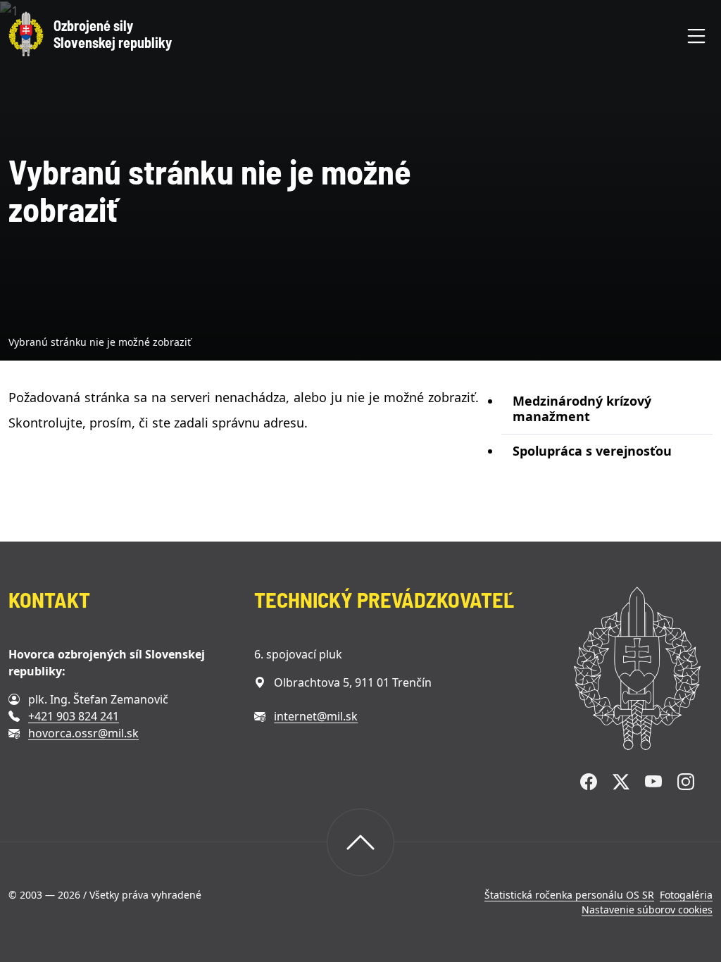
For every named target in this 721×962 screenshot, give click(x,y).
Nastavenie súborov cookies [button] (647, 909)
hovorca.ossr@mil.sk (83, 733)
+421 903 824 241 (73, 716)
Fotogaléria (686, 894)
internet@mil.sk (316, 716)
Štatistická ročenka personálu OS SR (569, 894)
